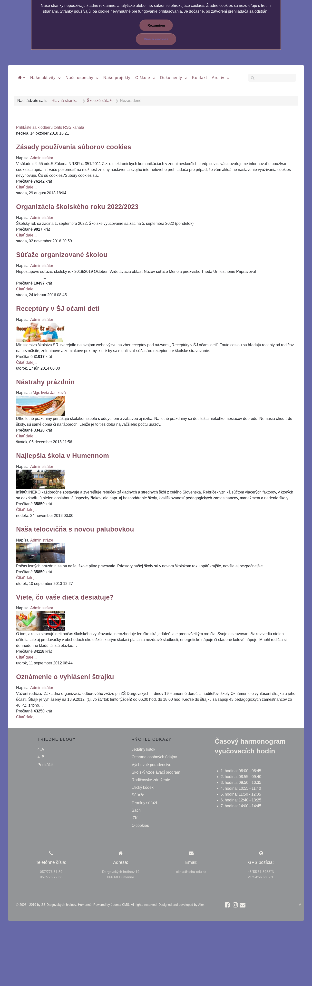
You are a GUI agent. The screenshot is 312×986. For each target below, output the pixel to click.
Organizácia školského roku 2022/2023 (77, 206)
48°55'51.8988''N (261, 872)
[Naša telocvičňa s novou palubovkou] (40, 553)
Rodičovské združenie (151, 780)
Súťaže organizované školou (61, 254)
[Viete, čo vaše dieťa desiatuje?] (40, 621)
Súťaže (138, 795)
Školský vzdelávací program (156, 772)
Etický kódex (143, 787)
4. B (41, 757)
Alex (201, 905)
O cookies (140, 825)
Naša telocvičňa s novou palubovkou (75, 529)
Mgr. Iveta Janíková (49, 393)
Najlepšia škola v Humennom (62, 455)
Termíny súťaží (144, 803)
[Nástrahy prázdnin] (40, 405)
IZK (135, 818)
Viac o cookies (156, 39)
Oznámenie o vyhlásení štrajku (65, 676)
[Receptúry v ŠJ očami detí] (40, 332)
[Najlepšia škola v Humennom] (40, 479)
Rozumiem (156, 25)
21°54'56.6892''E (261, 877)
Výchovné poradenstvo (151, 765)
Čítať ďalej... (26, 187)
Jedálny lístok (143, 749)
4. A (41, 749)
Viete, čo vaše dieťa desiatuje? (65, 597)
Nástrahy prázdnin (45, 382)
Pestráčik (46, 765)
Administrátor (41, 158)
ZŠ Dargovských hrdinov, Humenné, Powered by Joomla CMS (85, 905)
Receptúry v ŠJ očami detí (57, 308)
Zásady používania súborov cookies (73, 147)
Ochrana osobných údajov (154, 757)
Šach (136, 810)
